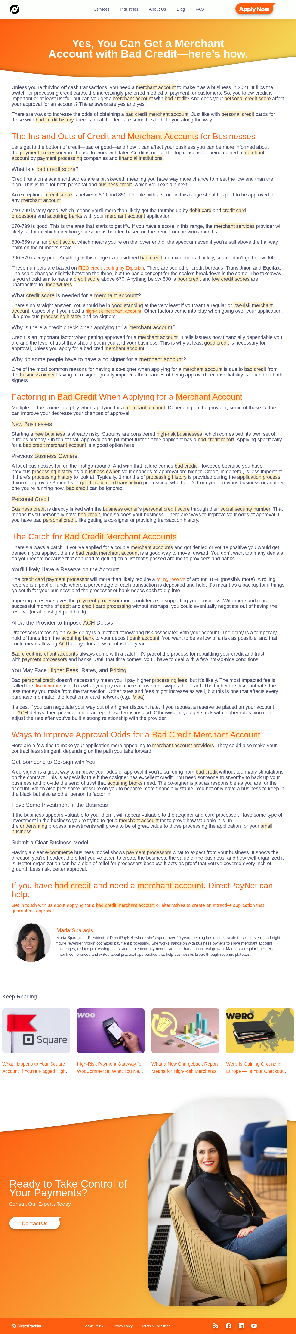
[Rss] (216, 1326)
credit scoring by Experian (111, 268)
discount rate (47, 685)
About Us (157, 9)
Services (102, 9)
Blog (181, 9)
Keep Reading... (22, 996)
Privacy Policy (122, 1326)
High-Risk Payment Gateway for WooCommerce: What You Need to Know (110, 1071)
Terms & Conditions (156, 1326)
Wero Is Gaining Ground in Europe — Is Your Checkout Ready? (255, 1071)
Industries (129, 9)
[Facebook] (228, 1326)
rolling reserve (170, 579)
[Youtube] (254, 1326)
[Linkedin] (241, 1326)
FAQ (200, 9)
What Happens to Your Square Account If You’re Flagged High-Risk (34, 1071)
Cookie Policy (93, 1326)
